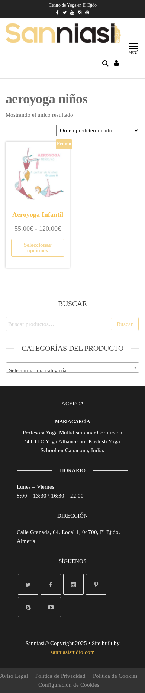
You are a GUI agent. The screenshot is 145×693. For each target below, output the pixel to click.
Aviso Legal (14, 676)
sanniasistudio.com (73, 652)
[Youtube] (51, 607)
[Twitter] (28, 584)
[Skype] (28, 607)
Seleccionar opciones (38, 247)
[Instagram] (73, 584)
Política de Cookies (115, 676)
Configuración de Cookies (68, 685)
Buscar (125, 324)
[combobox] (72, 367)
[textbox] (72, 371)
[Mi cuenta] (117, 63)
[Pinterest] (96, 584)
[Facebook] (51, 584)
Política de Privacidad (60, 676)
